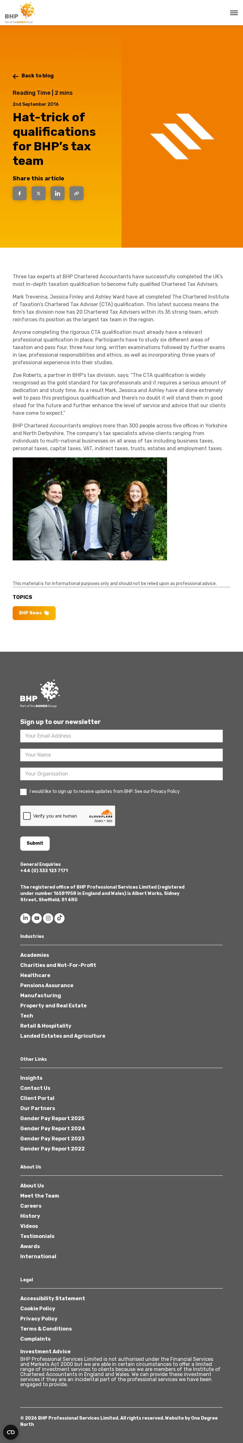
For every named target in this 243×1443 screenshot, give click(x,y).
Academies (34, 955)
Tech (26, 1016)
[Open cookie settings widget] (10, 1432)
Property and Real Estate (53, 1006)
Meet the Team (39, 1196)
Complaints (35, 1339)
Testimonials (37, 1236)
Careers (30, 1206)
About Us (32, 1186)
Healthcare (35, 975)
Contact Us (35, 1088)
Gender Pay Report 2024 (52, 1129)
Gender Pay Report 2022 (52, 1149)
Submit (35, 843)
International (38, 1256)
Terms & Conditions (46, 1329)
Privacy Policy (39, 1319)
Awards (30, 1246)
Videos (29, 1226)
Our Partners (37, 1108)
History (30, 1216)
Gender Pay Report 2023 (52, 1139)
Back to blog (38, 76)
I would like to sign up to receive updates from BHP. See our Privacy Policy (105, 791)
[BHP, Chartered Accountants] (21, 12)
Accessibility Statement (52, 1298)
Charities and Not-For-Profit (58, 965)
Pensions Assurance (46, 985)
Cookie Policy (37, 1309)
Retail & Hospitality (46, 1026)
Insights (31, 1078)
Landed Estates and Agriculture (62, 1036)
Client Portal (37, 1098)
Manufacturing (40, 996)
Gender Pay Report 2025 (52, 1118)
